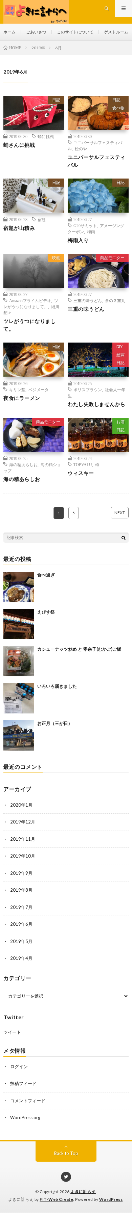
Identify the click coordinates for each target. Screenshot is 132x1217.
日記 (56, 99)
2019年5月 (21, 941)
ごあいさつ (36, 31)
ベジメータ (38, 389)
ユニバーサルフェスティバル (97, 161)
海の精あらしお (23, 464)
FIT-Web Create (56, 1199)
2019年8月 (21, 890)
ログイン (19, 1066)
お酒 (120, 421)
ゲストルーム (116, 31)
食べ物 (118, 107)
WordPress (111, 1199)
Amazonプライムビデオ (30, 300)
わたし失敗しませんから (97, 404)
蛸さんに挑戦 (19, 145)
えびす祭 (46, 612)
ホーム (9, 31)
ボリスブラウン (87, 389)
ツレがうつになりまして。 (29, 325)
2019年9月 (21, 873)
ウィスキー (81, 473)
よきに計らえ (83, 1191)
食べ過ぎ (46, 574)
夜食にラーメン (21, 398)
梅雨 (91, 231)
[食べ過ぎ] (18, 587)
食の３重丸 (115, 300)
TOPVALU (82, 464)
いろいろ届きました (57, 686)
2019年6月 (21, 924)
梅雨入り (78, 240)
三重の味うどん (87, 300)
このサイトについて (75, 31)
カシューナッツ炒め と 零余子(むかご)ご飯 (79, 649)
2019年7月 (21, 907)
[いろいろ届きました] (18, 698)
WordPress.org (25, 1117)
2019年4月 (21, 958)
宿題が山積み (19, 228)
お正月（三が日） (54, 723)
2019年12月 (22, 821)
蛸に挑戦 (46, 136)
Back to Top (66, 1153)
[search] (123, 538)
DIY (119, 346)
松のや (81, 148)
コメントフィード (27, 1100)
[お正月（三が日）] (18, 735)
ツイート (12, 1032)
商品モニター (112, 257)
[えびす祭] (18, 624)
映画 (56, 257)
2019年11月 (22, 839)
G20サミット (85, 225)
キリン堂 (17, 389)
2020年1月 (21, 805)
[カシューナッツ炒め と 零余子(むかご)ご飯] (18, 661)
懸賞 (120, 354)
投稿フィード (23, 1083)
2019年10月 (22, 856)
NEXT (119, 512)
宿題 (42, 219)
